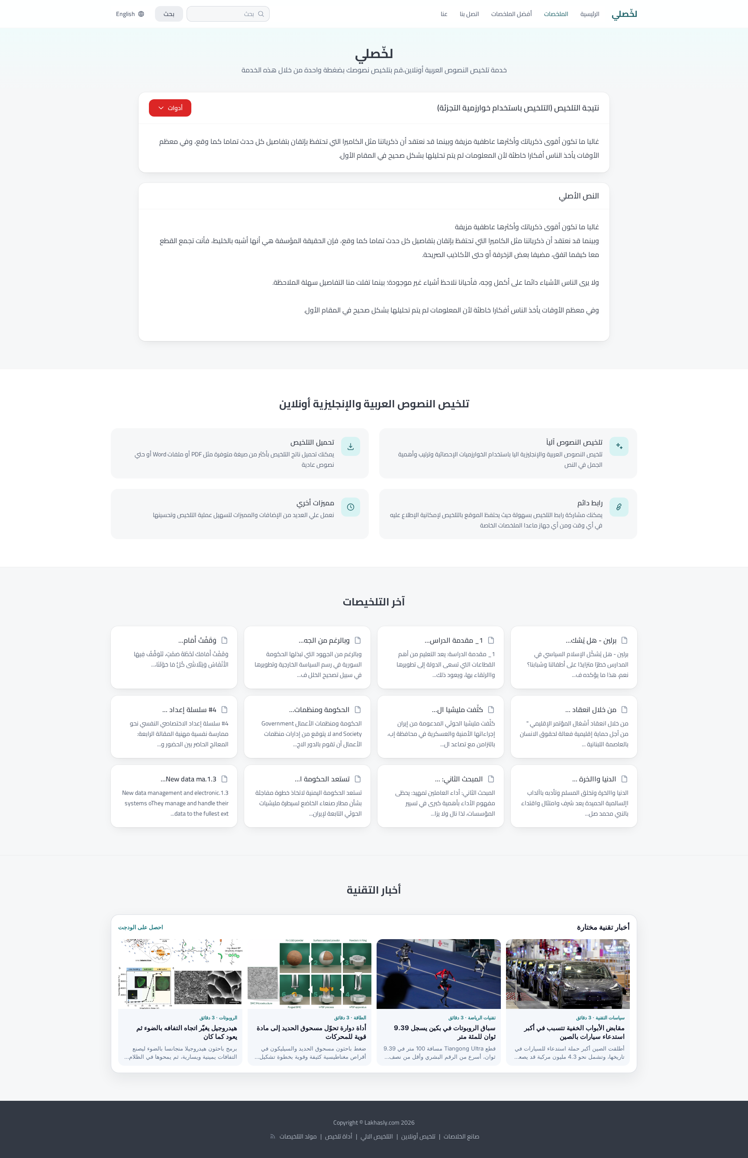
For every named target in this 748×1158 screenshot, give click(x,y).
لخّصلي (624, 14)
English (125, 14)
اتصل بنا (469, 14)
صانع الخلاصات (461, 1136)
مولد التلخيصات (298, 1136)
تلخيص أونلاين (418, 1136)
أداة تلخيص (338, 1136)
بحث (169, 14)
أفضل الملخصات (511, 14)
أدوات (175, 108)
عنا (444, 14)
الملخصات (556, 14)
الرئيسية (590, 14)
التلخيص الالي (377, 1136)
